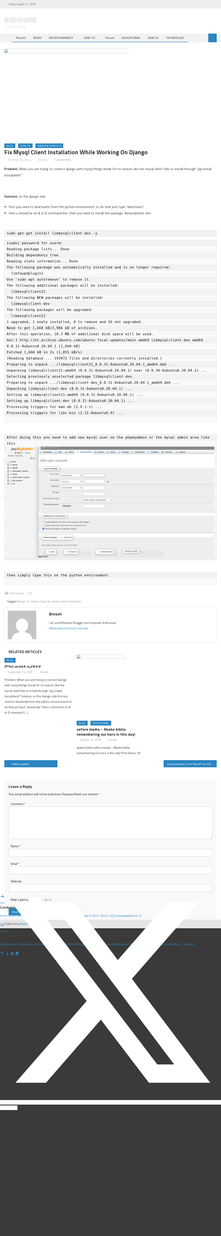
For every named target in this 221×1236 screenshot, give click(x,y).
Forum (109, 37)
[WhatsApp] (7, 1108)
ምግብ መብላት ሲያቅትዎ (23, 666)
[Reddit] (10, 1108)
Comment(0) (63, 159)
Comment (18, 804)
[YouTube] (16, 1108)
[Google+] (13, 1108)
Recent (21, 37)
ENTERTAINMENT (61, 37)
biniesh (43, 159)
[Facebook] (1, 879)
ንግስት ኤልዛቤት (20, 764)
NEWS (37, 37)
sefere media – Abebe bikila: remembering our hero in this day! (106, 731)
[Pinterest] (4, 1108)
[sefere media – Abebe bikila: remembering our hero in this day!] (110, 686)
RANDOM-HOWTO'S (49, 146)
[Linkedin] (1, 1108)
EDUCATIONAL (131, 37)
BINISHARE (20, 20)
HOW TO (89, 37)
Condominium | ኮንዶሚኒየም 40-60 (188, 764)
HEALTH (153, 37)
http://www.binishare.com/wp (68, 628)
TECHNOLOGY (175, 37)
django (21, 601)
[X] (110, 1102)
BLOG (9, 146)
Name (15, 846)
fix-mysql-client (36, 601)
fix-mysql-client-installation (64, 601)
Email (15, 863)
